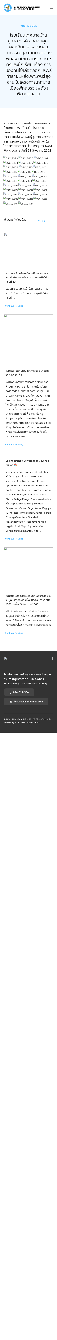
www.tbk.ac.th (24, 719)
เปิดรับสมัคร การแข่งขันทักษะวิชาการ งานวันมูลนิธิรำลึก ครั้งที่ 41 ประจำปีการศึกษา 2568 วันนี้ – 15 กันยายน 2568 (28, 600)
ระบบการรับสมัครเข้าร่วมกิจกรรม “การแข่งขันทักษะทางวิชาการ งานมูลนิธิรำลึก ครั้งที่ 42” (27, 277)
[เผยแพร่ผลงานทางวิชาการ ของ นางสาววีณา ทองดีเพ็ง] (28, 338)
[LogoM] (22, 5)
